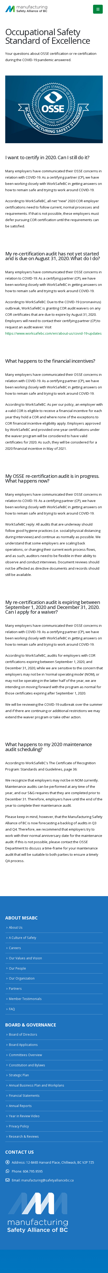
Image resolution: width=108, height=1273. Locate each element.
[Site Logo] (26, 9)
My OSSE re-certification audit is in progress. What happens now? (52, 478)
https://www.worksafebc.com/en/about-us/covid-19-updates (53, 333)
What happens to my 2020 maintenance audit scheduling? (48, 746)
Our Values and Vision (25, 958)
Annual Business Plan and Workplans (36, 1085)
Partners (15, 988)
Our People (17, 968)
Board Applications (23, 1044)
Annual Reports (20, 1106)
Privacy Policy (19, 1126)
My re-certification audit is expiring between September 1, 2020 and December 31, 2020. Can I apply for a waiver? (52, 607)
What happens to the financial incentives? (50, 360)
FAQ (12, 1009)
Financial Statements (24, 1095)
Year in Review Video (24, 1116)
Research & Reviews (24, 1136)
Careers (15, 948)
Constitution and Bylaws (27, 1065)
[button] (98, 9)
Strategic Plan (19, 1075)
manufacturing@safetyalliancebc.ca (47, 1180)
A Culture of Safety (22, 937)
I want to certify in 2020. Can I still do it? (47, 157)
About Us (16, 927)
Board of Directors (23, 1034)
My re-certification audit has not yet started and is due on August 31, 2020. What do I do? (52, 256)
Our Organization (22, 978)
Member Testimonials (25, 999)
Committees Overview (25, 1055)
